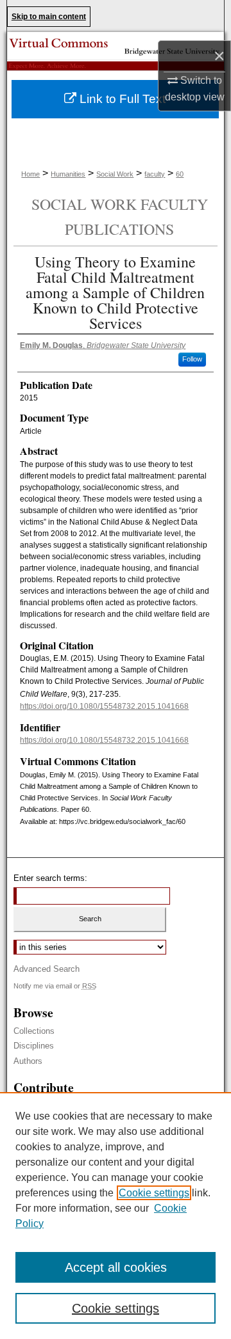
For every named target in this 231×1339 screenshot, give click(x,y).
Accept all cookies (116, 1267)
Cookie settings (154, 1192)
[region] (115, 1215)
